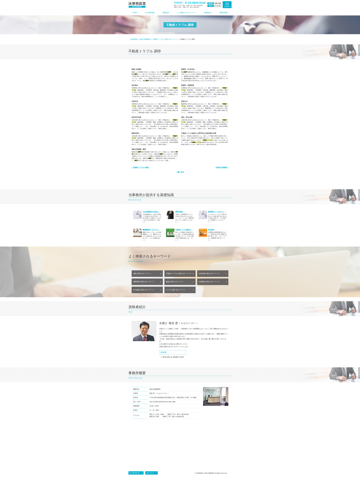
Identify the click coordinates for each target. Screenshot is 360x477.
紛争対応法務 (136, 117)
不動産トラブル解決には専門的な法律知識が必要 (198, 133)
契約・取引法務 (186, 117)
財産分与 (184, 101)
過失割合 (135, 85)
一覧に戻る (180, 172)
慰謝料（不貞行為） (188, 69)
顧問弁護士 (136, 133)
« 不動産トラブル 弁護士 (140, 167)
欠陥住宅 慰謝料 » (221, 167)
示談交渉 (135, 101)
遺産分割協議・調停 (139, 149)
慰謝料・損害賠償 (187, 85)
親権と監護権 (136, 69)
